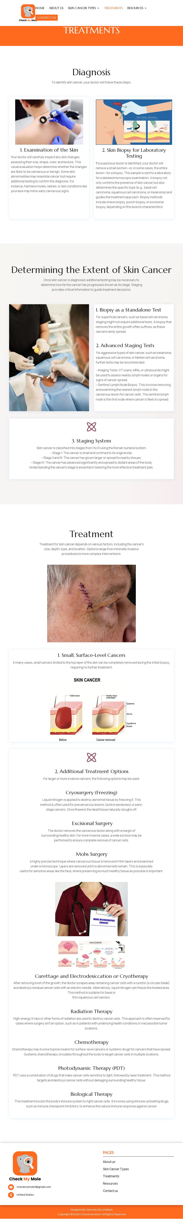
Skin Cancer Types (116, 1169)
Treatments (111, 1176)
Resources (110, 1183)
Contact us (110, 1191)
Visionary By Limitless (99, 1209)
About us (109, 1162)
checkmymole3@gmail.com (34, 1187)
